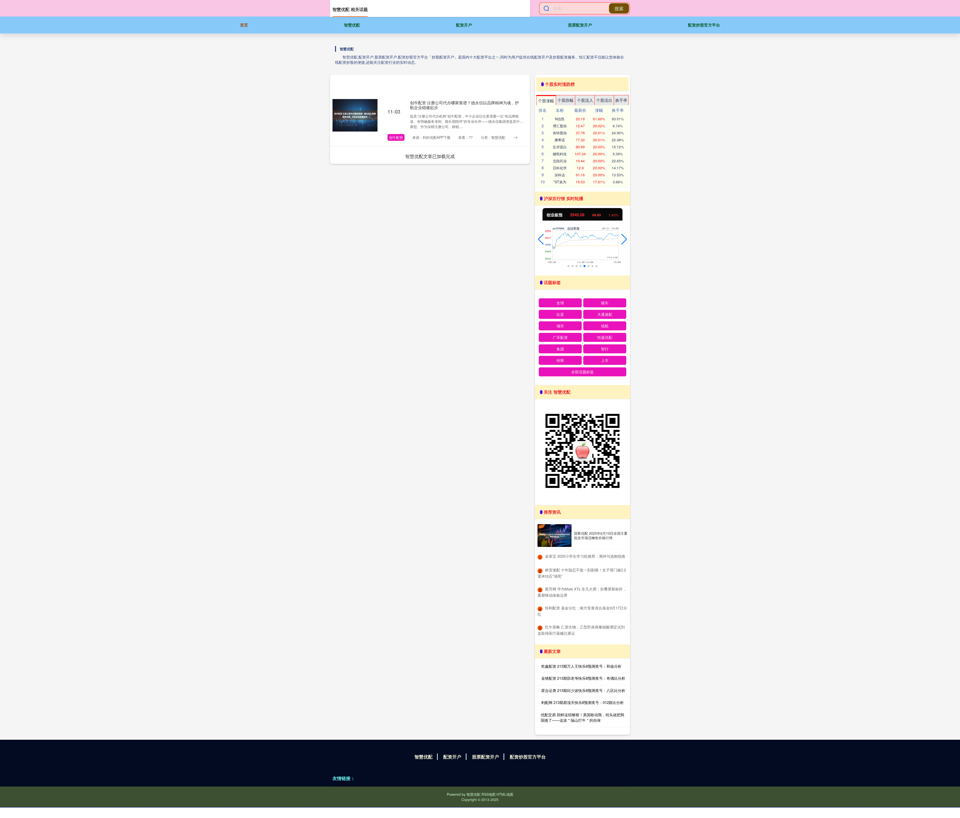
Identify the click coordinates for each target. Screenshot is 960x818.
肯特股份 (560, 132)
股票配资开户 (580, 25)
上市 (604, 360)
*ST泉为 (560, 181)
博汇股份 (560, 125)
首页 (244, 25)
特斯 (560, 360)
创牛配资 (396, 137)
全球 (560, 302)
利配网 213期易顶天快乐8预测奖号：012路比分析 (582, 702)
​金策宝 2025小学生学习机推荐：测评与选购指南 (585, 556)
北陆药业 (560, 160)
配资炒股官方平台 (704, 25)
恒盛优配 (604, 337)
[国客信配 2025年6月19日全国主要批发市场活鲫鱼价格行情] (555, 535)
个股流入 (585, 100)
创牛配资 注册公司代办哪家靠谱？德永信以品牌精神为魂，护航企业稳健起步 (464, 105)
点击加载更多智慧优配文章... (430, 156)
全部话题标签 (582, 371)
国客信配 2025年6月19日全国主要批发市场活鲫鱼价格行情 (601, 535)
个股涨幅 (546, 101)
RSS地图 (489, 794)
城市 (560, 325)
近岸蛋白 (560, 146)
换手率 (621, 100)
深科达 (559, 174)
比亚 (560, 314)
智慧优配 (352, 25)
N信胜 (559, 118)
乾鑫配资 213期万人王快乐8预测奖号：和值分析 (581, 666)
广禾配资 (560, 337)
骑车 (604, 302)
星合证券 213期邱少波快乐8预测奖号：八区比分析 (583, 690)
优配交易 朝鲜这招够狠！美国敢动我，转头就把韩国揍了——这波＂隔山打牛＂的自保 (582, 717)
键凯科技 (560, 153)
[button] (541, 239)
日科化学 (560, 167)
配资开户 (464, 25)
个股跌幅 (566, 100)
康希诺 (559, 139)
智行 (604, 348)
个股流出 (604, 100)
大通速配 (604, 314)
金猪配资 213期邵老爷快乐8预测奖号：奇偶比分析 (583, 678)
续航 (604, 325)
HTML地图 (504, 794)
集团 (560, 348)
